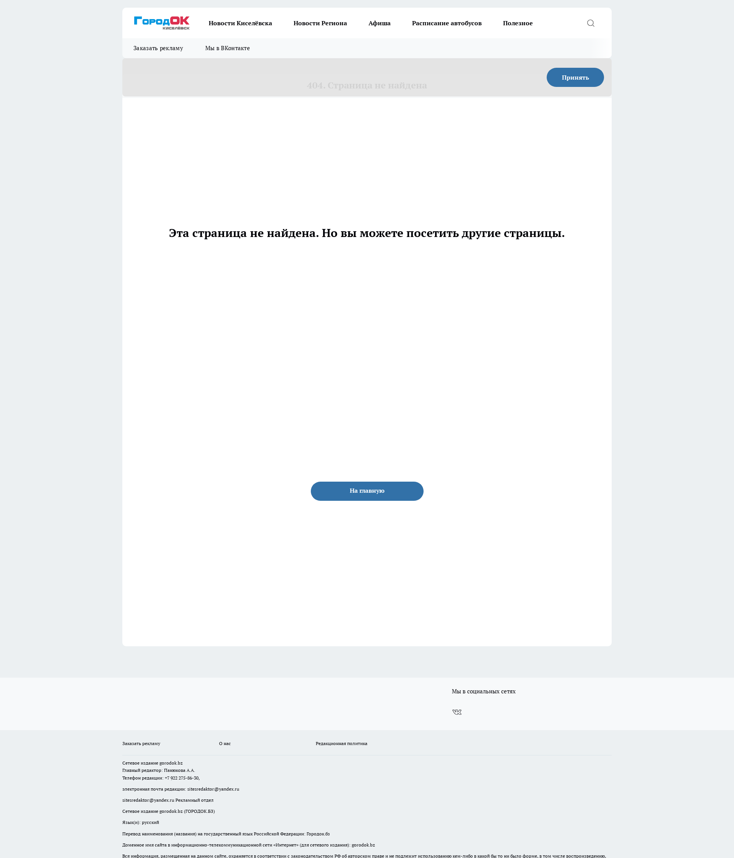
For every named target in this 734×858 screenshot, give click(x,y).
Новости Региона (320, 23)
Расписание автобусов (447, 23)
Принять (575, 77)
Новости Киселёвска (240, 23)
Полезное (518, 23)
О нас (225, 743)
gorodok (168, 763)
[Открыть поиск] (590, 23)
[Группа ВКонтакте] (456, 712)
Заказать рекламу (158, 48)
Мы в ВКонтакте (227, 48)
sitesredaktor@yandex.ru (213, 789)
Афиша (380, 23)
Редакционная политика (341, 743)
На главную (367, 490)
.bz (180, 763)
